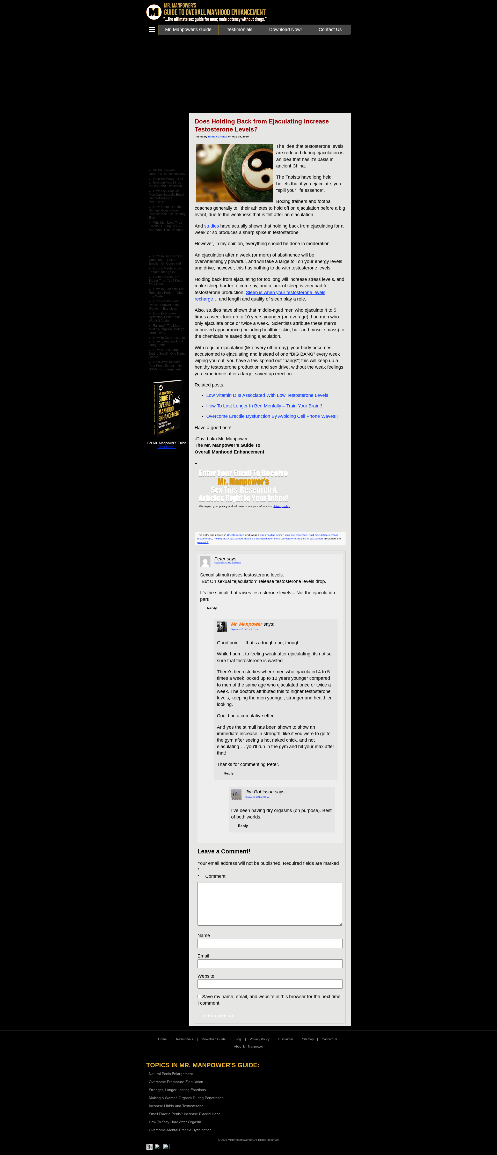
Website (206, 976)
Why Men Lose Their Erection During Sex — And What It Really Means (167, 226)
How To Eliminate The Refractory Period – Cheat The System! (167, 292)
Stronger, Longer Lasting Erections (177, 1090)
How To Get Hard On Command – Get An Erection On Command (165, 259)
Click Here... (167, 447)
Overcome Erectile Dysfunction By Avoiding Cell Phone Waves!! (272, 416)
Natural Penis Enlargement (171, 1074)
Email (203, 956)
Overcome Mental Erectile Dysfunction (180, 1130)
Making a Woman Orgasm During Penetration (186, 1098)
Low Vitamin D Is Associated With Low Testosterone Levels (267, 395)
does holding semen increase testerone (283, 534)
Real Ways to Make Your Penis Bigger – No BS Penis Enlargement (165, 365)
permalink (203, 542)
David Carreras (217, 136)
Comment (211, 876)
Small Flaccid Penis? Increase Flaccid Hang (185, 1114)
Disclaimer (285, 1039)
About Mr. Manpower (248, 1046)
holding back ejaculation (228, 538)
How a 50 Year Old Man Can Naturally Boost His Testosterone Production (166, 196)
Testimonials (239, 29)
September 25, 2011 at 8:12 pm (244, 629)
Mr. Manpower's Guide (188, 29)
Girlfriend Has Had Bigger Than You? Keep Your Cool (165, 280)
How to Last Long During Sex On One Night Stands (167, 353)
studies (211, 226)
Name (204, 935)
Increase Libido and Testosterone (176, 1106)
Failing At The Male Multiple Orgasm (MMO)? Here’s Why (166, 329)
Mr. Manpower (246, 624)
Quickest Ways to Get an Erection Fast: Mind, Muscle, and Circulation (166, 182)
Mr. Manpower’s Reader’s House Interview (167, 172)
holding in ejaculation (310, 538)
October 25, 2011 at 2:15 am (257, 797)
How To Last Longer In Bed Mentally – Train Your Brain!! (264, 405)
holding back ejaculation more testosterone (270, 538)
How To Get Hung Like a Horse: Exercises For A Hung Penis (167, 341)
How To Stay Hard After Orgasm (175, 1122)
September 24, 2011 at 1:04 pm (227, 563)
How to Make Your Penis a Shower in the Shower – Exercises (164, 304)
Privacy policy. (282, 506)
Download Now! (285, 29)
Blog (238, 1039)
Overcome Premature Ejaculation (176, 1082)
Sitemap (308, 1039)
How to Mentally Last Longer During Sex (165, 270)
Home (162, 1039)
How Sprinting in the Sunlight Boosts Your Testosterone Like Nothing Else (167, 212)
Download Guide (214, 1039)
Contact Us (330, 29)
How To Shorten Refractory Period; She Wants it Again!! (165, 317)
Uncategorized (235, 534)
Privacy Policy (259, 1039)
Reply (212, 608)
